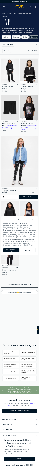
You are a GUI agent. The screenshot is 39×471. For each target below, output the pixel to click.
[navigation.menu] (4, 7)
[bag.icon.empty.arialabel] (35, 7)
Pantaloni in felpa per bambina (10, 365)
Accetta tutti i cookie (11, 250)
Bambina (5, 16)
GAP (14, 13)
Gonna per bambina (28, 352)
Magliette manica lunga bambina (27, 365)
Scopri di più (26, 392)
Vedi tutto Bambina (24, 13)
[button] (38, 330)
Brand (9, 13)
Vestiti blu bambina (10, 372)
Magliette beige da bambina (28, 371)
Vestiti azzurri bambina (26, 378)
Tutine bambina (10, 378)
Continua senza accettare (27, 220)
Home (4, 13)
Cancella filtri (32, 51)
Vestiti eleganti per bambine (28, 359)
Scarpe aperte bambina (9, 352)
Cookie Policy (28, 245)
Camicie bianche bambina (9, 359)
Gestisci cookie (27, 250)
